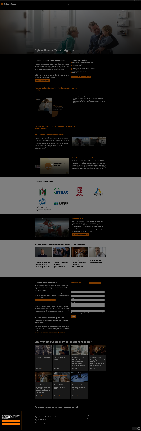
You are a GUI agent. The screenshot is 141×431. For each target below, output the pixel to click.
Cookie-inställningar (11, 426)
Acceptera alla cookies (11, 420)
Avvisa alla (11, 423)
